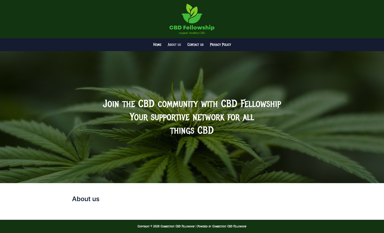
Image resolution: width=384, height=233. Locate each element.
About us (174, 44)
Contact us (195, 44)
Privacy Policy (220, 44)
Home (157, 44)
